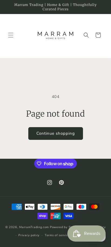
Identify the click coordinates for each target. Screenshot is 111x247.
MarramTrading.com (34, 227)
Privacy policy (29, 235)
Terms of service (57, 235)
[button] (11, 35)
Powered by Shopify (65, 227)
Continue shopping (55, 133)
